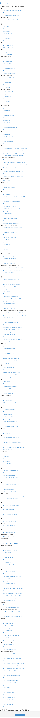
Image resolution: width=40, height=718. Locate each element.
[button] (0, 0)
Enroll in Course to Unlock (20, 715)
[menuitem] (0, 2)
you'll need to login (24, 713)
